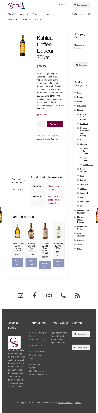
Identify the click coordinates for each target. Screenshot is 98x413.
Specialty (84, 184)
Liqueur (50, 136)
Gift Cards (81, 106)
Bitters (80, 97)
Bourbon (84, 124)
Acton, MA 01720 (37, 339)
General (80, 101)
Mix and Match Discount (81, 219)
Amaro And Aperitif (83, 116)
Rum (82, 176)
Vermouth (84, 193)
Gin (81, 140)
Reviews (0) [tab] (17, 190)
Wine (22, 14)
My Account (62, 5)
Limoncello (88, 165)
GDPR (78, 403)
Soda (79, 244)
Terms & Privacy (65, 403)
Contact (38, 19)
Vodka (82, 197)
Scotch (83, 180)
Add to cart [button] (18, 262)
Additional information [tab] (17, 180)
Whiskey (84, 206)
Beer (35, 14)
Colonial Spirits (15, 350)
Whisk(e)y (84, 202)
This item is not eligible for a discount (55, 200)
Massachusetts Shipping (47, 139)
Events (11, 19)
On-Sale (80, 240)
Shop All (11, 14)
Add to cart (55, 124)
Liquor (48, 14)
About (24, 19)
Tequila (83, 189)
